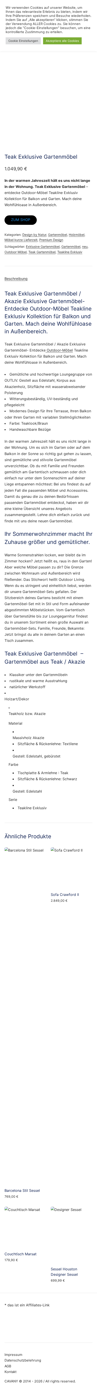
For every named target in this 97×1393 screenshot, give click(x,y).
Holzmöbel (76, 235)
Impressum (13, 1354)
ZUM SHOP (20, 219)
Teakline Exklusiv (69, 252)
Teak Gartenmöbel (41, 252)
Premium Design (51, 240)
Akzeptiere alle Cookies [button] (62, 41)
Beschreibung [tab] (16, 278)
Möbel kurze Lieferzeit (21, 240)
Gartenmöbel (57, 235)
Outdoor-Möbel (59, 350)
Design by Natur (34, 235)
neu (85, 246)
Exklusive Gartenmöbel (43, 246)
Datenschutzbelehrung (23, 1360)
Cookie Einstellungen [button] (23, 41)
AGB (8, 1366)
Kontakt (10, 1372)
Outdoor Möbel (16, 252)
